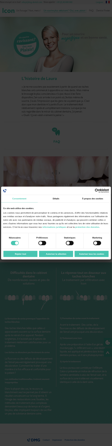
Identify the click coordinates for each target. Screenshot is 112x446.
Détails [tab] (56, 198)
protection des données (87, 227)
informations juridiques (54, 227)
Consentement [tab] (19, 198)
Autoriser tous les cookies (91, 254)
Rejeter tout (20, 254)
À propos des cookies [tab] (92, 198)
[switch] (42, 243)
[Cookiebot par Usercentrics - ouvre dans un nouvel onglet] (97, 191)
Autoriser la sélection (56, 254)
